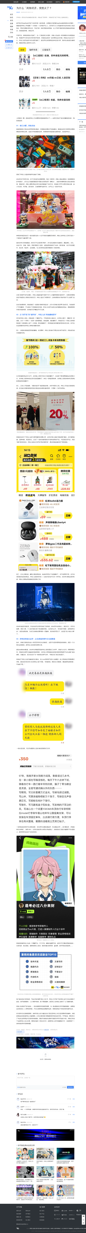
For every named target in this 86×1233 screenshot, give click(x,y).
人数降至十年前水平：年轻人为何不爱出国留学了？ (24, 1162)
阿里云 (31, 1228)
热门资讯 (42, 1210)
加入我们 (28, 1220)
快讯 (11, 17)
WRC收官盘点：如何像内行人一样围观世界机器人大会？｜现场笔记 (25, 1180)
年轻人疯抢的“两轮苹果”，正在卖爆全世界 (45, 1180)
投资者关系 (19, 1220)
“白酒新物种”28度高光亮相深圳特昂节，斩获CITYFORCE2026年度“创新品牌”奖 (25, 1198)
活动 (11, 32)
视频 (11, 26)
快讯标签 (42, 1220)
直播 (11, 23)
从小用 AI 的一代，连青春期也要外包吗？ (65, 1198)
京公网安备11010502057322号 (78, 1231)
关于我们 (28, 1214)
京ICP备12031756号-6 (56, 1231)
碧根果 (18, 12)
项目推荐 (19, 1032)
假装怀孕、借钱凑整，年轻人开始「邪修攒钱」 (45, 1198)
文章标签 (42, 1217)
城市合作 (18, 1210)
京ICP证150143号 (66, 1231)
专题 (11, 29)
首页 (11, 14)
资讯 (11, 20)
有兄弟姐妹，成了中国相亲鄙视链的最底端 (65, 1180)
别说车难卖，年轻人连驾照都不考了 (45, 1162)
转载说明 (46, 1029)
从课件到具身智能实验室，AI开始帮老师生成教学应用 (65, 1162)
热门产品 (42, 1214)
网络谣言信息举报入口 (22, 1224)
